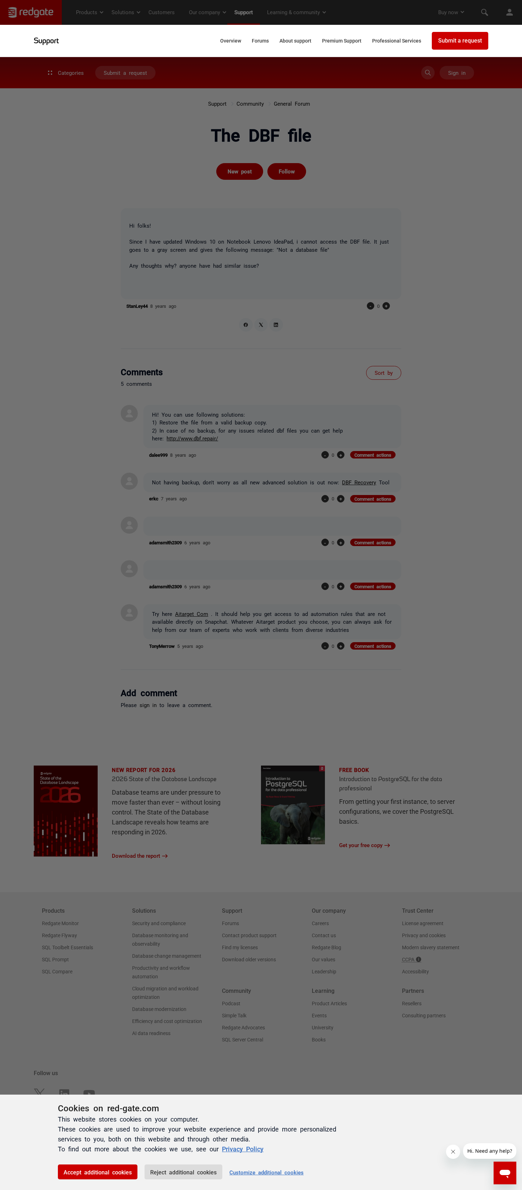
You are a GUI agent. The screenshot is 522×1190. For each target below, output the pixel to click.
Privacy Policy (242, 1148)
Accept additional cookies (98, 1172)
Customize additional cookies (266, 1172)
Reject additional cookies (183, 1172)
